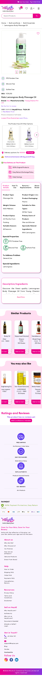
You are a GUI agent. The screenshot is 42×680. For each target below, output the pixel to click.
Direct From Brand (10, 559)
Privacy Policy (9, 593)
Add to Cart (19, 351)
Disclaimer (8, 600)
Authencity (8, 613)
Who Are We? (9, 543)
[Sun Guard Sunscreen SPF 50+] (21, 378)
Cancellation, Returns (9, 582)
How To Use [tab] (15, 187)
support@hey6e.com (11, 643)
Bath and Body (14, 23)
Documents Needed (11, 621)
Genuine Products (10, 556)
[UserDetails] (32, 8)
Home (3, 23)
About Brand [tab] (36, 187)
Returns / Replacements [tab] (25, 187)
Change (30, 152)
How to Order (9, 569)
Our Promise (8, 549)
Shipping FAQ (9, 572)
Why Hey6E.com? (10, 610)
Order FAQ (8, 575)
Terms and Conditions (8, 596)
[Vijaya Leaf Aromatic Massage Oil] (21, 327)
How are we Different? (8, 552)
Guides (6, 649)
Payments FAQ (9, 578)
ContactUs (8, 652)
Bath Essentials (29, 23)
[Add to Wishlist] (10, 351)
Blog (5, 646)
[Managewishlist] (26, 8)
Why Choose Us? (10, 546)
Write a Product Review (21, 420)
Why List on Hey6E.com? (8, 617)
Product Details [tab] (6, 187)
